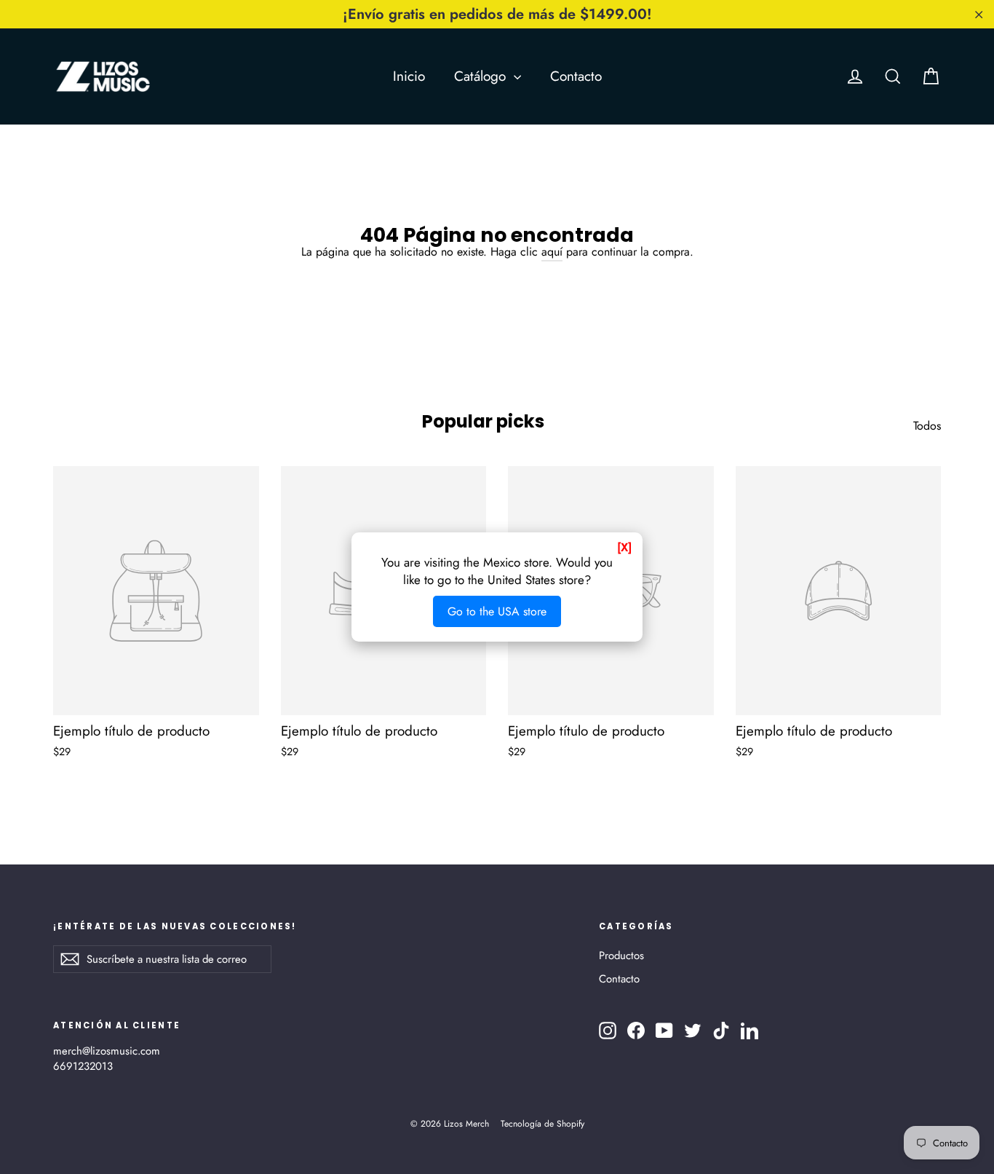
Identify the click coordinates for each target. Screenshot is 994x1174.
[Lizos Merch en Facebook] (636, 1030)
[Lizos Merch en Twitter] (692, 1030)
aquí (551, 251)
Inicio (409, 76)
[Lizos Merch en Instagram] (607, 1030)
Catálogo (482, 76)
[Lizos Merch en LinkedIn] (749, 1030)
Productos (621, 956)
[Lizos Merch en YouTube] (664, 1030)
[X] (624, 548)
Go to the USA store (497, 611)
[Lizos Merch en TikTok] (721, 1030)
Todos (927, 425)
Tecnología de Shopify (542, 1123)
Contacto (576, 76)
